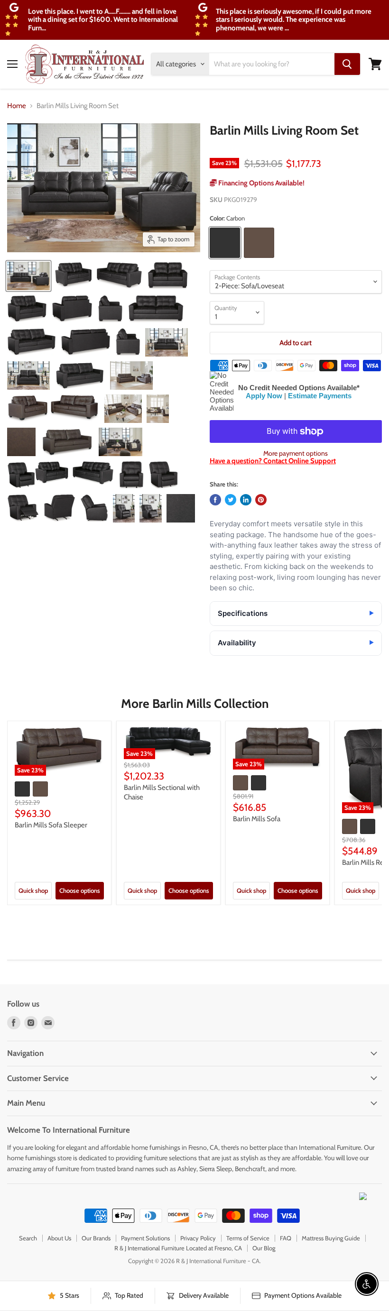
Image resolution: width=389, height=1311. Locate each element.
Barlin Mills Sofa (256, 819)
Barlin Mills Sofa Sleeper (51, 825)
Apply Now (264, 396)
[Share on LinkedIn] (245, 499)
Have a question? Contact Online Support (273, 461)
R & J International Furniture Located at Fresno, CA (178, 1248)
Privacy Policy (198, 1238)
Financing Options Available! (261, 183)
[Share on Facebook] (215, 499)
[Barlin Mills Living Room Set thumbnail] (28, 276)
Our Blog (263, 1248)
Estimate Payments (320, 396)
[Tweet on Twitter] (230, 499)
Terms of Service (247, 1238)
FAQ (285, 1238)
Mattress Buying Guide (331, 1238)
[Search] (347, 64)
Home (16, 106)
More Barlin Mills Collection (195, 703)
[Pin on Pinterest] (261, 499)
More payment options (295, 453)
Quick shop (33, 890)
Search (28, 1238)
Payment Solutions (145, 1238)
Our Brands (96, 1238)
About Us (59, 1238)
